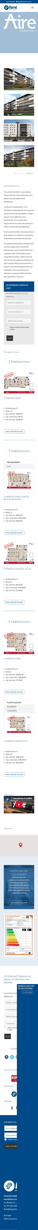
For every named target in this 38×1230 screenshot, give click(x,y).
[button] (21, 845)
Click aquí (27, 992)
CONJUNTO (12, 711)
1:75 (9, 466)
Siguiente (29, 173)
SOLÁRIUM (11, 706)
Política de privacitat (12, 1219)
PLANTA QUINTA (14, 702)
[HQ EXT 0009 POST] (19, 116)
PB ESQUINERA (13, 462)
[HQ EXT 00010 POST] (19, 90)
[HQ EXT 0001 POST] (19, 167)
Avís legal (7, 1215)
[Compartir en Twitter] (12, 1058)
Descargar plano (14, 431)
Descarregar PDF (19, 903)
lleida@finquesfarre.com (13, 1209)
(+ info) (12, 329)
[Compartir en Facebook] (6, 1058)
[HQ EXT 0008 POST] (19, 141)
